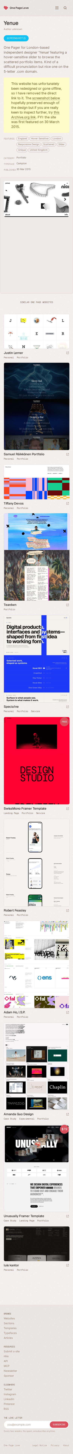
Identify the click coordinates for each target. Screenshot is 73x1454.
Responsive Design (28, 144)
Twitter (8, 1389)
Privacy (55, 1445)
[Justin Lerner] (36, 331)
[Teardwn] (36, 557)
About (66, 1445)
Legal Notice (39, 1445)
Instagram (10, 1394)
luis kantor (11, 1265)
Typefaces (10, 1333)
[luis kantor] (36, 1243)
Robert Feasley (15, 910)
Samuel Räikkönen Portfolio (24, 454)
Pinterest (9, 1403)
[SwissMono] (36, 761)
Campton (21, 163)
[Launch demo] (67, 809)
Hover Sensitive (39, 138)
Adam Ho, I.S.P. (14, 1012)
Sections (9, 1323)
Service (35, 711)
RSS (6, 1408)
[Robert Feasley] (36, 863)
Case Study (10, 1119)
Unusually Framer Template (24, 1216)
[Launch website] (67, 353)
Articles (8, 1337)
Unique (22, 150)
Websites (9, 1318)
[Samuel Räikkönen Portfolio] (36, 406)
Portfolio (21, 157)
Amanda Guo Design (19, 1114)
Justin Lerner (13, 353)
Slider (61, 144)
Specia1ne (11, 707)
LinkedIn (9, 1399)
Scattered (48, 144)
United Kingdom (39, 150)
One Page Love (19, 7)
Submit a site (12, 1351)
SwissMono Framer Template (25, 808)
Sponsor (9, 1375)
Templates (10, 1328)
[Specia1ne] (36, 659)
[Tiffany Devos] (36, 481)
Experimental (26, 1119)
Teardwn (10, 605)
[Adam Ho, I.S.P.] (36, 964)
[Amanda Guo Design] (36, 1066)
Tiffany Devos (13, 503)
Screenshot (15, 38)
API (6, 1361)
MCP (7, 1365)
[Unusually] (36, 1168)
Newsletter (10, 1370)
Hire (6, 1356)
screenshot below (46, 98)
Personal (9, 357)
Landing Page (11, 813)
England (22, 138)
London (57, 138)
